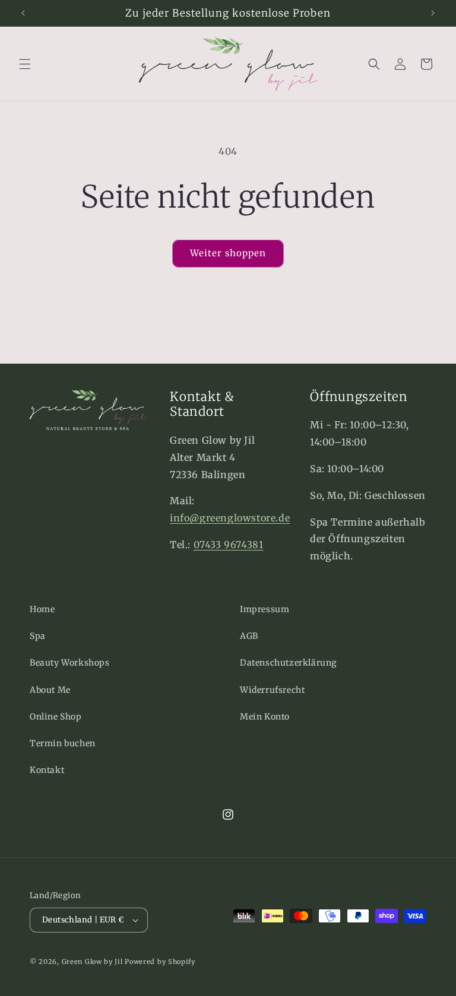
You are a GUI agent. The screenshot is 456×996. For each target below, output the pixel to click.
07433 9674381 (229, 544)
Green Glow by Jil (92, 961)
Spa (38, 636)
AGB (249, 636)
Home (42, 609)
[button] (25, 64)
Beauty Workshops (70, 662)
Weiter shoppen (228, 253)
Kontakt (47, 770)
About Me (50, 690)
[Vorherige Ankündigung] (23, 13)
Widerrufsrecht (272, 690)
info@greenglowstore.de (230, 518)
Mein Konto (265, 716)
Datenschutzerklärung (288, 662)
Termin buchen (63, 743)
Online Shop (56, 716)
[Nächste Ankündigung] (433, 13)
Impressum (264, 609)
